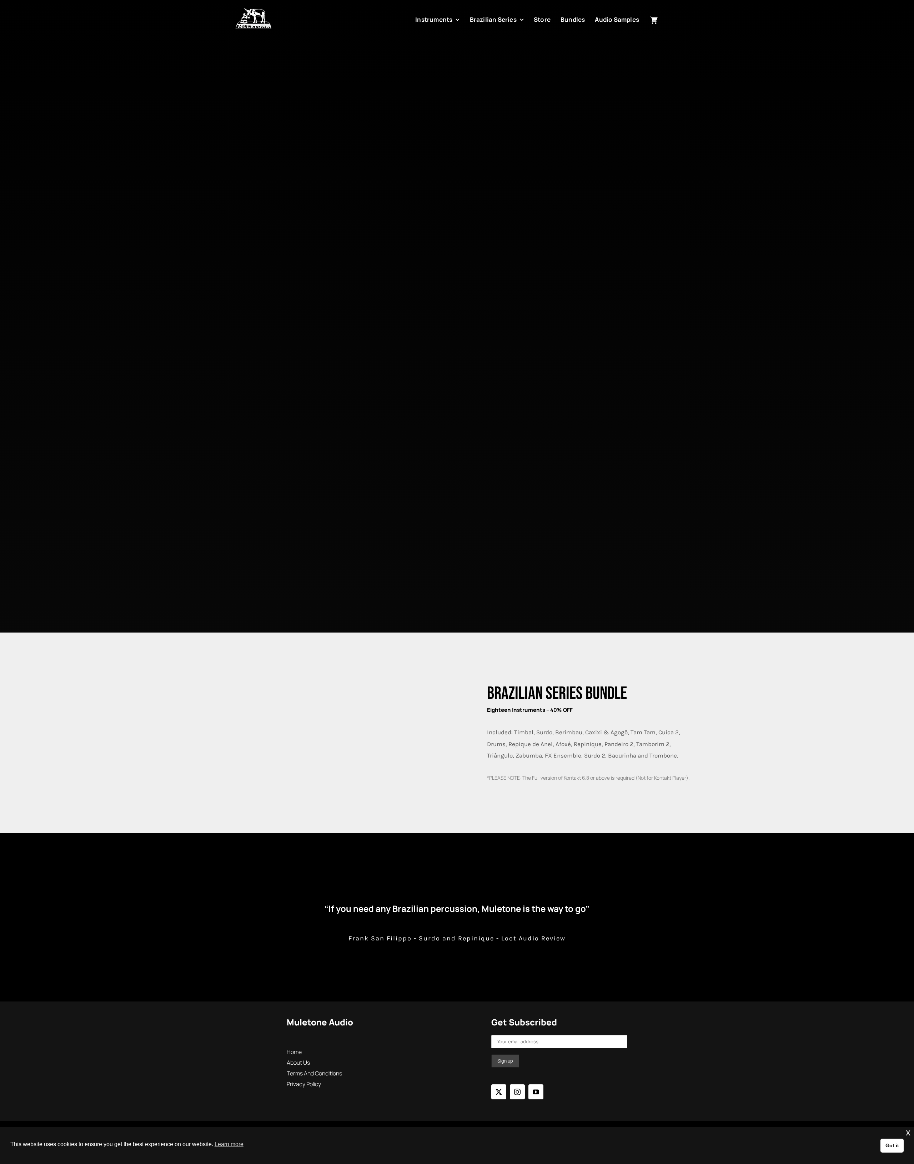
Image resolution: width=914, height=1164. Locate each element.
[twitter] (498, 1091)
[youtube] (535, 1091)
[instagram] (517, 1091)
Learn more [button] (229, 1144)
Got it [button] (892, 1145)
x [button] (908, 1132)
